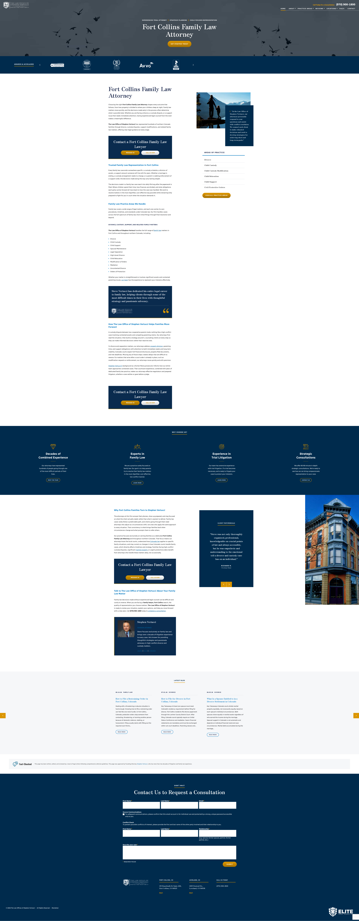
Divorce (207, 159)
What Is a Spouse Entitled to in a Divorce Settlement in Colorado (222, 700)
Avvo (145, 651)
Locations (331, 8)
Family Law (127, 692)
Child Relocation (211, 176)
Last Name (165, 801)
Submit (230, 864)
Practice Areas (305, 8)
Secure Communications (132, 812)
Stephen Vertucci (142, 764)
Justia (139, 651)
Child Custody (210, 165)
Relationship (204, 829)
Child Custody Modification (216, 170)
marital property (142, 550)
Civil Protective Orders (214, 187)
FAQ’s (341, 8)
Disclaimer (55, 908)
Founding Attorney (144, 627)
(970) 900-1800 (345, 4)
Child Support (210, 181)
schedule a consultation (157, 611)
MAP (161, 893)
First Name (127, 801)
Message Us (130, 153)
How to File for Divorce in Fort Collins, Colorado (175, 700)
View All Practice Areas (216, 195)
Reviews (319, 8)
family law (157, 230)
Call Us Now (150, 153)
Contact (351, 8)
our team (124, 280)
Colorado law (155, 541)
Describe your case (130, 845)
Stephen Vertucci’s (115, 366)
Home (283, 8)
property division (156, 346)
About (291, 8)
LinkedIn (152, 651)
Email (201, 801)
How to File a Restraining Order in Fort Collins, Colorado (132, 700)
